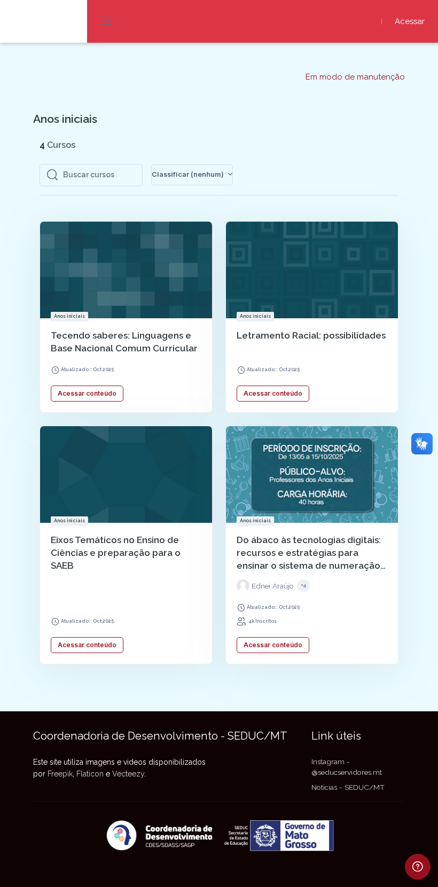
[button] (192, 175)
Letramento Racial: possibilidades (311, 335)
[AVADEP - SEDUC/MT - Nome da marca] (43, 21)
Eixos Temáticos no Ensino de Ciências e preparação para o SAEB (116, 553)
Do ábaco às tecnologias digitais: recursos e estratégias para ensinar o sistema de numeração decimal (309, 553)
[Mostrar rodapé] (418, 867)
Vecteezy (128, 774)
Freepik (60, 774)
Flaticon (90, 774)
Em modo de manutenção (355, 77)
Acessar (410, 21)
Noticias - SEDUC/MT (348, 787)
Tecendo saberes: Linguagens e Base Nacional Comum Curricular (124, 342)
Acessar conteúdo (87, 393)
